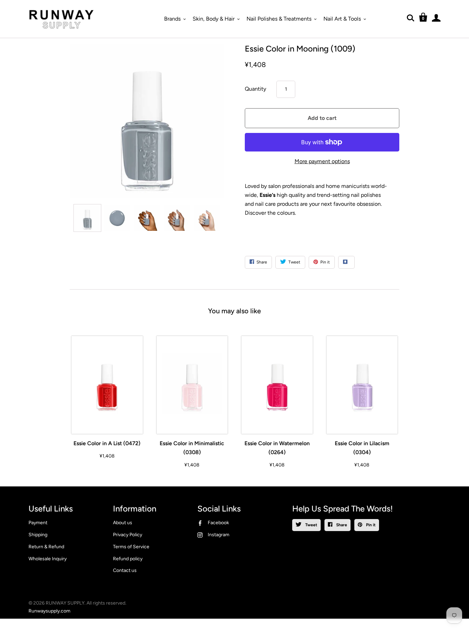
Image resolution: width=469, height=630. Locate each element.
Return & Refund (46, 547)
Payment (37, 523)
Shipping (37, 535)
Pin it (370, 524)
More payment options (322, 161)
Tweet (310, 524)
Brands (172, 18)
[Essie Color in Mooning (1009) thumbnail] (87, 218)
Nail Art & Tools (342, 18)
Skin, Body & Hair (214, 18)
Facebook (218, 523)
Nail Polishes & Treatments (279, 18)
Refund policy (127, 559)
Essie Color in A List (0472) (106, 443)
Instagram (218, 535)
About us (122, 523)
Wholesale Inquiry (47, 559)
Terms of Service (131, 547)
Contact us (125, 570)
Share (341, 524)
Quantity (255, 89)
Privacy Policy (127, 535)
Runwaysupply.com (49, 611)
